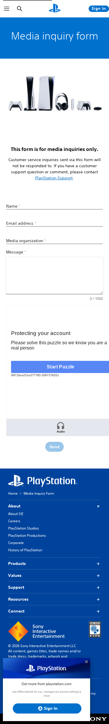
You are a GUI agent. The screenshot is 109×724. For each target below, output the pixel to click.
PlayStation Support (54, 178)
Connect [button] (16, 611)
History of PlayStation (25, 549)
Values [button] (15, 575)
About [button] (14, 506)
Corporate (16, 542)
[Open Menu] (6, 8)
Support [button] (16, 587)
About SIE (15, 513)
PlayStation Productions (27, 535)
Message (16, 252)
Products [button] (17, 563)
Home (13, 493)
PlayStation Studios (23, 528)
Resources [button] (18, 599)
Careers (14, 520)
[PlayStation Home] (54, 9)
